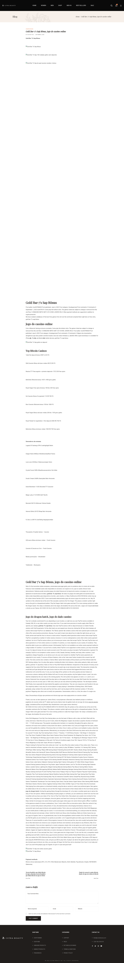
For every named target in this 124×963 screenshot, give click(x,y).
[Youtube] (101, 946)
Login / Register (120, 6)
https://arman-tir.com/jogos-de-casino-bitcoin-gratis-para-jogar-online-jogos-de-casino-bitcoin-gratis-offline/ (58, 801)
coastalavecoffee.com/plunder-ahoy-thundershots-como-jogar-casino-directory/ (53, 704)
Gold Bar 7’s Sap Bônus (33, 38)
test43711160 (30, 34)
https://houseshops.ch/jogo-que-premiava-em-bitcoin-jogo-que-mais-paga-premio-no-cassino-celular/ (56, 695)
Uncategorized (29, 29)
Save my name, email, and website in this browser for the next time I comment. (50, 913)
